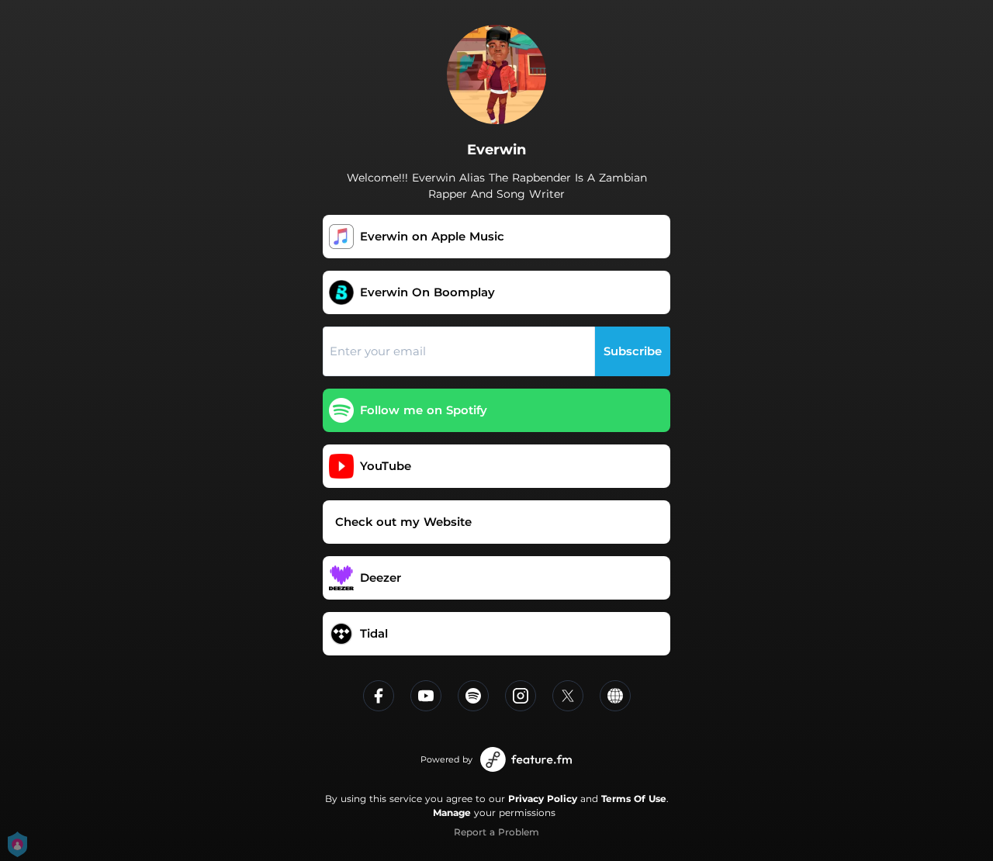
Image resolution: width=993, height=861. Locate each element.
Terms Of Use (633, 798)
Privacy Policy (542, 798)
